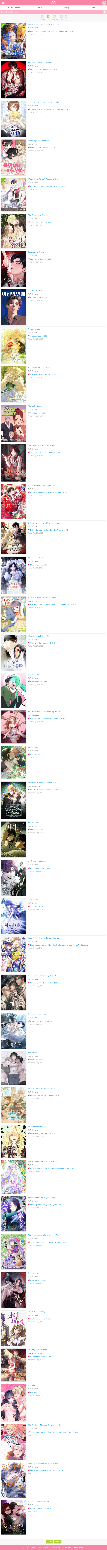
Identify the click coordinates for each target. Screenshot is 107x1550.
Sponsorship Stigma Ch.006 (40, 259)
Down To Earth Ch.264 (38, 682)
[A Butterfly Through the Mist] (13, 384)
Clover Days (33, 747)
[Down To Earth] (13, 690)
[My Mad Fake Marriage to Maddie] (13, 1105)
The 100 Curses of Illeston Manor (41, 446)
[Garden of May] (13, 346)
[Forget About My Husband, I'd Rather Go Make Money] (13, 1177)
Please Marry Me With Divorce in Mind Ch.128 (46, 1471)
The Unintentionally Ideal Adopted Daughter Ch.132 (48, 1242)
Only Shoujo (79, 1547)
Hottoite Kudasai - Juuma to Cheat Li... (43, 598)
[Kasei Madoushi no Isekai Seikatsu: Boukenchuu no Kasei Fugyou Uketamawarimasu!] (13, 954)
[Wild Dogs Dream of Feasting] (13, 79)
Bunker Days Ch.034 (37, 830)
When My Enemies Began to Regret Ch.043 (46, 1205)
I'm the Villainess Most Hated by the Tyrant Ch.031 (48, 492)
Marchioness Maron (36, 558)
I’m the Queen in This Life (38, 1501)
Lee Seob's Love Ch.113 (38, 297)
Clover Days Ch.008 (37, 754)
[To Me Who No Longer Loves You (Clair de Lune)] (13, 119)
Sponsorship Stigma (36, 252)
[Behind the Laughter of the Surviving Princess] (13, 538)
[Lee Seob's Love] (13, 307)
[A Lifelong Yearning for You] (13, 878)
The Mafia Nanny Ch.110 (38, 413)
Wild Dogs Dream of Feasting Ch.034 (43, 69)
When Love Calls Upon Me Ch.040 (42, 643)
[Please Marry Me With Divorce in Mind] (13, 1480)
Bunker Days (33, 823)
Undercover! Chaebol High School (42, 976)
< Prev (49, 1542)
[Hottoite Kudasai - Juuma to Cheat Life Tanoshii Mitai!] (13, 614)
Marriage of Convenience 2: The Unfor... (44, 24)
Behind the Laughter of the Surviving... (43, 523)
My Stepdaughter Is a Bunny (39, 1126)
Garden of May (34, 329)
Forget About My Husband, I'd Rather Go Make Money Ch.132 (52, 1168)
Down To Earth (34, 674)
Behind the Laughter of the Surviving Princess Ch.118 (49, 530)
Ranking (40, 8)
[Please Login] (104, 2)
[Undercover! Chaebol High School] (13, 992)
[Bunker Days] (13, 839)
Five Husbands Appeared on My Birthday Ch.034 (48, 719)
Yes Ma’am (32, 1053)
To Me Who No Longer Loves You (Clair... (44, 102)
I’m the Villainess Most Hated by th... (42, 485)
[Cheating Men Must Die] (13, 1365)
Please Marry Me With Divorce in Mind (43, 1463)
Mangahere (43, 1547)
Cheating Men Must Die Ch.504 (41, 1357)
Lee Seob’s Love (35, 290)
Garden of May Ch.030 (38, 336)
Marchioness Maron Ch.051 (40, 565)
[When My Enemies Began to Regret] (13, 1213)
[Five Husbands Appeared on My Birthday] (13, 726)
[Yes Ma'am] (13, 1068)
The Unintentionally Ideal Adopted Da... (44, 1235)
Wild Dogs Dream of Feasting (40, 62)
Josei (48, 19)
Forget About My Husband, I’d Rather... (43, 1161)
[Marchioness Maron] (13, 575)
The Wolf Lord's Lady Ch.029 (40, 1319)
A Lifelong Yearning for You (39, 861)
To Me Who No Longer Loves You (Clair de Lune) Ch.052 (50, 109)
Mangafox (67, 1547)
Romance (55, 19)
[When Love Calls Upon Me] (13, 653)
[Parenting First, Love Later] (13, 157)
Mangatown (55, 1547)
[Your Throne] (13, 916)
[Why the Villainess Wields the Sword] (13, 800)
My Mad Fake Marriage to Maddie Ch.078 (45, 1095)
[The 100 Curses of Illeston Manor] (13, 463)
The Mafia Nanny (35, 406)
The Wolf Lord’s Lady (36, 1312)
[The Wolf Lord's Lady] (13, 1328)
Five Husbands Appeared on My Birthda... (45, 712)
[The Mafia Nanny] (13, 423)
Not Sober (32, 1385)
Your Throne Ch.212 (37, 907)
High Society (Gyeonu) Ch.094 (41, 1021)
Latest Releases (13, 8)
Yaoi (93, 8)
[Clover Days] (13, 762)
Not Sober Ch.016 (36, 1392)
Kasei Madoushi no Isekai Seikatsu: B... (43, 938)
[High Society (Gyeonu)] (13, 1031)
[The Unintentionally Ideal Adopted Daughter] (13, 1251)
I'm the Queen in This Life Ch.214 (42, 1508)
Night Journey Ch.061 (38, 1280)
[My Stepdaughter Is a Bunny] (13, 1141)
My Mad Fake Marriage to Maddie (41, 1088)
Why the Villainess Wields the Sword (43, 783)
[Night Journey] (13, 1290)
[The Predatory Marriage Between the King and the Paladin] (13, 1442)
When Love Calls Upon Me (39, 636)
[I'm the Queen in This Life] (13, 1517)
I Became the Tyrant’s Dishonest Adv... (43, 179)
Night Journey (34, 1273)
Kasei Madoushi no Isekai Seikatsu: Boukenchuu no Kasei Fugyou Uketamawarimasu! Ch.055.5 (65, 945)
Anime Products (29, 1547)
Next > (58, 1542)
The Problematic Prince (37, 215)
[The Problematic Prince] (13, 231)
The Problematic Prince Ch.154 (41, 222)
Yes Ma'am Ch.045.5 (38, 1060)
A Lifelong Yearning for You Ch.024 (42, 868)
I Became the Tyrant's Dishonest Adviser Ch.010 (47, 186)
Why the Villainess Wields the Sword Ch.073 (46, 790)
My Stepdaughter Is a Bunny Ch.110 (42, 1133)
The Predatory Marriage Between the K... (44, 1425)
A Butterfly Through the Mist (39, 367)
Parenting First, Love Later (38, 141)
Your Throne (33, 900)
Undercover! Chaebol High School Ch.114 (44, 983)
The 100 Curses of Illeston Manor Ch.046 (45, 453)
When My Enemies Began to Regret (42, 1198)
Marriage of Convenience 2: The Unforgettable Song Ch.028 (52, 31)
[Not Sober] (13, 1402)
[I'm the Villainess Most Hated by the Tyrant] (13, 501)
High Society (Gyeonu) (37, 1014)
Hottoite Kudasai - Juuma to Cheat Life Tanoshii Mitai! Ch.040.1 (53, 605)
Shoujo (67, 8)
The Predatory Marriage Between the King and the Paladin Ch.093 (54, 1432)
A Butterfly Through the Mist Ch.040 (43, 374)
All (66, 19)
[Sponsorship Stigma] (13, 269)
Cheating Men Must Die (37, 1350)
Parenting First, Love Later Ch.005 (42, 148)
